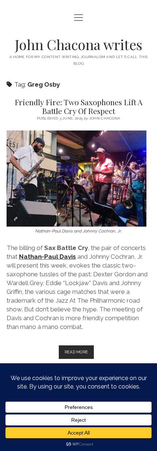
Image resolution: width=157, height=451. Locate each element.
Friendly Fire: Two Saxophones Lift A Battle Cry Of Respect (78, 106)
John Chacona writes (78, 44)
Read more (79, 354)
